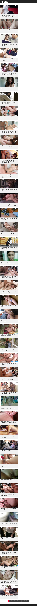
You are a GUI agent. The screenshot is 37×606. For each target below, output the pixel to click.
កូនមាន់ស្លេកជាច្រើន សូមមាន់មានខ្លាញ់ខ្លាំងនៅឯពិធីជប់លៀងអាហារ (9, 567)
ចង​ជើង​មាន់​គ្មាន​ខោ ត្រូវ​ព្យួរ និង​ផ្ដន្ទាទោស (8, 145)
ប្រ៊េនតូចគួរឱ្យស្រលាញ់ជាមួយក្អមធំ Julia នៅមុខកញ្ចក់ (9, 88)
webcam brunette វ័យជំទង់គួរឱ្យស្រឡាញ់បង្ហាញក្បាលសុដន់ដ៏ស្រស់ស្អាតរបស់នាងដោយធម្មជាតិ (9, 176)
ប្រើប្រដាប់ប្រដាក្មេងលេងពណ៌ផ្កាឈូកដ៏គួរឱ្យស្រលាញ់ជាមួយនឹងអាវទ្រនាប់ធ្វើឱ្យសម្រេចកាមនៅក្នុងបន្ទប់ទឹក (7, 161)
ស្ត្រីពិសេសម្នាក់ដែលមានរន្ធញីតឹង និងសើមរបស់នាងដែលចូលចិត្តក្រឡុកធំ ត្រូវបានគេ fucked (9, 132)
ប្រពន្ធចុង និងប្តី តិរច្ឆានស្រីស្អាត (6, 450)
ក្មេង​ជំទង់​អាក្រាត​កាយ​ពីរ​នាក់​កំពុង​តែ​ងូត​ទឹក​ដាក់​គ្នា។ (9, 233)
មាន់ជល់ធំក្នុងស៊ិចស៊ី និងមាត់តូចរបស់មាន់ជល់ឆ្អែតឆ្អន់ (8, 306)
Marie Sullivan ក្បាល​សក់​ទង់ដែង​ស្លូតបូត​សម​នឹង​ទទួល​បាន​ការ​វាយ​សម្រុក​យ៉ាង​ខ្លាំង (9, 277)
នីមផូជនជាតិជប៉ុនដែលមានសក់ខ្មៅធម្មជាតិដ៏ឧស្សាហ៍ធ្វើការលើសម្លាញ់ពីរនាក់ (8, 74)
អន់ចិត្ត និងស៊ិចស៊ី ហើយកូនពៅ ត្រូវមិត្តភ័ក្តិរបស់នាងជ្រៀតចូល (9, 437)
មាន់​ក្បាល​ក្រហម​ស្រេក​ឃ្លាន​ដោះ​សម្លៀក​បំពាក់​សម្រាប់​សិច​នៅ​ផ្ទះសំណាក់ (8, 393)
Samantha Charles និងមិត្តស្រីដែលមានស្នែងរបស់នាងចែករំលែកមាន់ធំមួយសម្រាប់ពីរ (8, 30)
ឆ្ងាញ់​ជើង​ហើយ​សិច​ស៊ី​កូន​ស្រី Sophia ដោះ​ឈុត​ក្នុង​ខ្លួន (9, 466)
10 (22, 600)
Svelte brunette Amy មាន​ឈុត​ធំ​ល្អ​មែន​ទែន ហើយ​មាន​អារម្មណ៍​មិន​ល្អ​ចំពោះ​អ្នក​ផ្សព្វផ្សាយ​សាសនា (8, 422)
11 (24, 600)
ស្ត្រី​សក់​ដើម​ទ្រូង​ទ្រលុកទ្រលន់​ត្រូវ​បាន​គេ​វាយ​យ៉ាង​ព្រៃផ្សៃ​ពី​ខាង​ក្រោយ (9, 219)
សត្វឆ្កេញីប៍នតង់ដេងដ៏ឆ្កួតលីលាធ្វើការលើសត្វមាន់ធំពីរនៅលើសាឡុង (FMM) (9, 291)
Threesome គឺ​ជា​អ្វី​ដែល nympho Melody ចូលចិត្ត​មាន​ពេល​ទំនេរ (9, 553)
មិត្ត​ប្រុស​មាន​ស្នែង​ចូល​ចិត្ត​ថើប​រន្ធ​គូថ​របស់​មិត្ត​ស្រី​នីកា (9, 596)
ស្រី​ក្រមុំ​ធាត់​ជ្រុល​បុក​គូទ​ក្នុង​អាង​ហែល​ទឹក (8, 479)
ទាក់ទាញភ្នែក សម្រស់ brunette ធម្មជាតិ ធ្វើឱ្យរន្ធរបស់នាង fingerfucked (9, 509)
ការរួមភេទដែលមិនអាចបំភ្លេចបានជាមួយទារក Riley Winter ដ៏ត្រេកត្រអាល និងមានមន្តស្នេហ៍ (9, 204)
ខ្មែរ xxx (5, 2)
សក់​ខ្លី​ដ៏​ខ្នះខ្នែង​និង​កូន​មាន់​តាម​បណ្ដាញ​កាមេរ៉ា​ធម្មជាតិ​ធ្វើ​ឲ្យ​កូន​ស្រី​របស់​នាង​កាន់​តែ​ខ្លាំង (8, 349)
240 (26, 600)
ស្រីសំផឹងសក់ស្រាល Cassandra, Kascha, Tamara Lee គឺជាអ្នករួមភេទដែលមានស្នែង (8, 407)
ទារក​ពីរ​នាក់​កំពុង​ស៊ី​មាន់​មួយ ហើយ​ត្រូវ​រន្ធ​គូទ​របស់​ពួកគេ (9, 117)
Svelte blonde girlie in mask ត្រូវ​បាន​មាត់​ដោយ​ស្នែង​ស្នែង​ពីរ (8, 495)
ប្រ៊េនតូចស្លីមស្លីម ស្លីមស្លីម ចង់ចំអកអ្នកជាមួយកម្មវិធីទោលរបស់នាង (9, 248)
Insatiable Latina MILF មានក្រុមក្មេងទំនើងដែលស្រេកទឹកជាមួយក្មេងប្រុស (8, 335)
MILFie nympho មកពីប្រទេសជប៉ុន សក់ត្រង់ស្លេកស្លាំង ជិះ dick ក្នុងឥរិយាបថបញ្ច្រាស (8, 378)
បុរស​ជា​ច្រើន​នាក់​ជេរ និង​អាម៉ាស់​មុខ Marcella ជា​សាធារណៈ (9, 364)
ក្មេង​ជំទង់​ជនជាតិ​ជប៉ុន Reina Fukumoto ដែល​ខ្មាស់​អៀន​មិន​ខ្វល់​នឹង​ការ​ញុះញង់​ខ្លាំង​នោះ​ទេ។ (9, 262)
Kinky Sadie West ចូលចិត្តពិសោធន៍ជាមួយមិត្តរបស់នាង (9, 190)
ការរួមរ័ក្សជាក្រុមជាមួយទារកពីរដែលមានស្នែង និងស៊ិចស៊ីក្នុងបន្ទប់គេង (8, 103)
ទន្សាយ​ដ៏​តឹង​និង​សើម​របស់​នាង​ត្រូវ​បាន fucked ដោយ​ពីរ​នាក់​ (9, 45)
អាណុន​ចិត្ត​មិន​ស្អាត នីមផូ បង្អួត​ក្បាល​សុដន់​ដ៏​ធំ (9, 523)
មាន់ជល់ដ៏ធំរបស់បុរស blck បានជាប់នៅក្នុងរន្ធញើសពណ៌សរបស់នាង (8, 538)
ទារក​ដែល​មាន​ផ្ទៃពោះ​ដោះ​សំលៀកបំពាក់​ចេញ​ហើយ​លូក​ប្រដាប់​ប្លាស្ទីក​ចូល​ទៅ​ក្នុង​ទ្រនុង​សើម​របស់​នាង (8, 60)
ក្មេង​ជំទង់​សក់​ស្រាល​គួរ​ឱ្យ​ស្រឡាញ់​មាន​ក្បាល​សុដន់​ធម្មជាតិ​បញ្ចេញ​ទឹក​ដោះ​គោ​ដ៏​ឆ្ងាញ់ (8, 16)
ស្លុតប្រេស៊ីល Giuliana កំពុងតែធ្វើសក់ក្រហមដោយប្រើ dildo (8, 320)
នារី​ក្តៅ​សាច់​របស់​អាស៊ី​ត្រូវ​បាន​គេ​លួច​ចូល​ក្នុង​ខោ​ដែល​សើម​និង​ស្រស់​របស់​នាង (9, 582)
